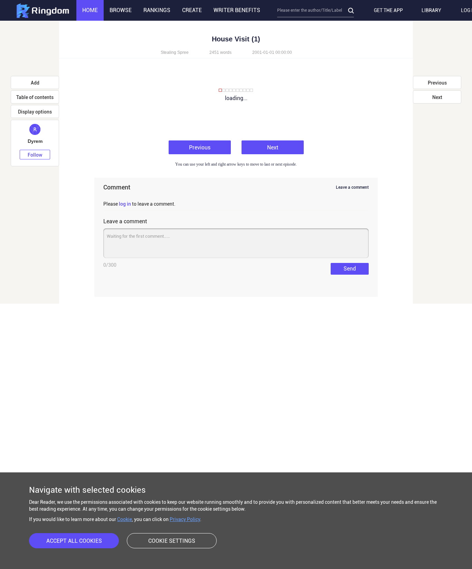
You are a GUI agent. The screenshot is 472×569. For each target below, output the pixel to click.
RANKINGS (156, 10)
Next (272, 147)
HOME (90, 10)
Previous (199, 147)
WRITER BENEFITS (237, 10)
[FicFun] (42, 10)
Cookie (124, 519)
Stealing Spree (175, 52)
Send (349, 268)
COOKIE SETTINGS (171, 541)
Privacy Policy (185, 519)
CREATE (192, 10)
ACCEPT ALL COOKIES (74, 541)
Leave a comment (352, 187)
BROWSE (121, 10)
